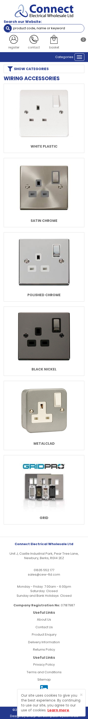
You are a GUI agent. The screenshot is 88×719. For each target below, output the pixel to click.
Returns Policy (44, 649)
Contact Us (44, 627)
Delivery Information (44, 642)
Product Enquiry (44, 634)
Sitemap (44, 679)
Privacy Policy (44, 664)
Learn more (58, 710)
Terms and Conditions (44, 672)
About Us (44, 619)
